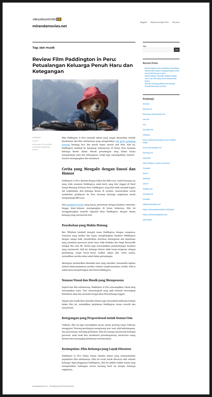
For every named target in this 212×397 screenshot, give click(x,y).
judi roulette (147, 220)
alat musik (36, 144)
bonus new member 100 (152, 148)
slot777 (146, 173)
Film (43, 144)
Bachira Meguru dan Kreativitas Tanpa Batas (162, 68)
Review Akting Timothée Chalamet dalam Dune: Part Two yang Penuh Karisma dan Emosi (161, 78)
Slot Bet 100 (147, 109)
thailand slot (148, 189)
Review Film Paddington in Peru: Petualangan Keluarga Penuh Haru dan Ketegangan (82, 65)
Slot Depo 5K (148, 153)
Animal (35, 141)
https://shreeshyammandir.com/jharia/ (158, 209)
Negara (143, 22)
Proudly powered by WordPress (62, 386)
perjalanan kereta (75, 204)
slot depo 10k (148, 130)
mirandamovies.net (49, 26)
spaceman (147, 158)
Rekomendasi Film (159, 22)
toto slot (146, 119)
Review (176, 22)
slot (144, 125)
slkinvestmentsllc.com (152, 204)
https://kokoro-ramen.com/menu (156, 163)
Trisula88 (146, 168)
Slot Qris (146, 104)
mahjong (146, 135)
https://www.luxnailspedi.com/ (155, 215)
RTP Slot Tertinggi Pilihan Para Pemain (160, 84)
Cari (144, 46)
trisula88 (146, 199)
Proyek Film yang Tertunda (155, 86)
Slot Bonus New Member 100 (154, 114)
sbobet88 (146, 179)
